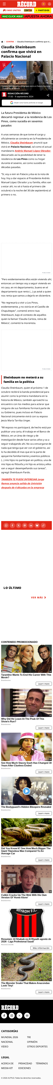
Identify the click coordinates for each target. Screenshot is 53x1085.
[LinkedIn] (31, 525)
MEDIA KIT (7, 1068)
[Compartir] (48, 95)
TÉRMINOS (42, 1063)
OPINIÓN (32, 1041)
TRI (29, 1037)
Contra (10, 42)
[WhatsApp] (6, 525)
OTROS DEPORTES (37, 1046)
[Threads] (24, 525)
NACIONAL (7, 1041)
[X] (18, 525)
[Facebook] (12, 525)
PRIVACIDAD (25, 1063)
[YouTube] (27, 1016)
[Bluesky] (37, 525)
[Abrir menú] (4, 4)
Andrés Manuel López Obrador (32, 150)
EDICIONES (24, 1068)
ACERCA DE (7, 1063)
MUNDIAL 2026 (9, 1037)
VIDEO (4, 1046)
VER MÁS (37, 597)
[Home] (2, 42)
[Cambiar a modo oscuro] (43, 4)
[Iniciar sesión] (49, 4)
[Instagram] (12, 1016)
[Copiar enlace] (43, 525)
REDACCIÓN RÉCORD (18, 93)
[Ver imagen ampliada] (26, 76)
